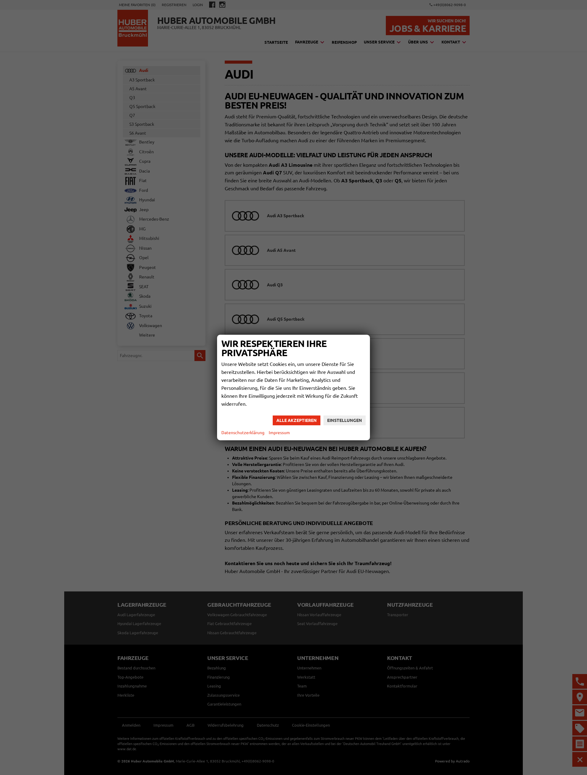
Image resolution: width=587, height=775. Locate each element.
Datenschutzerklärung (242, 432)
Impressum (279, 432)
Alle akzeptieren (296, 420)
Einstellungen (344, 420)
